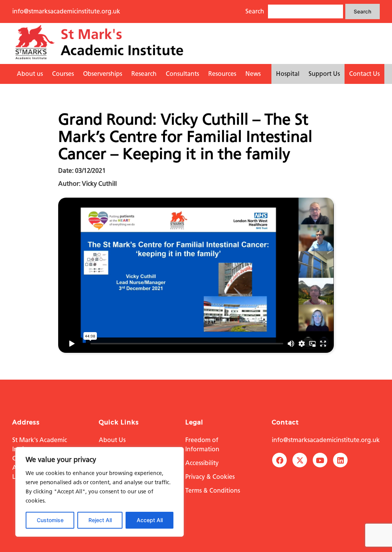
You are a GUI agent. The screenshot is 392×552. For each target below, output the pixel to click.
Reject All (100, 520)
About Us (112, 440)
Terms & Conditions (212, 490)
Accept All (150, 520)
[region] (99, 492)
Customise (50, 520)
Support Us (324, 73)
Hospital (287, 73)
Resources (222, 73)
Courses (63, 73)
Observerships (102, 73)
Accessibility (202, 463)
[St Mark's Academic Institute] (99, 59)
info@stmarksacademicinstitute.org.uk (66, 11)
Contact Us (364, 73)
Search (362, 11)
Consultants (182, 73)
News (253, 73)
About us (30, 73)
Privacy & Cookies (210, 476)
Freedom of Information (202, 444)
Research (144, 73)
